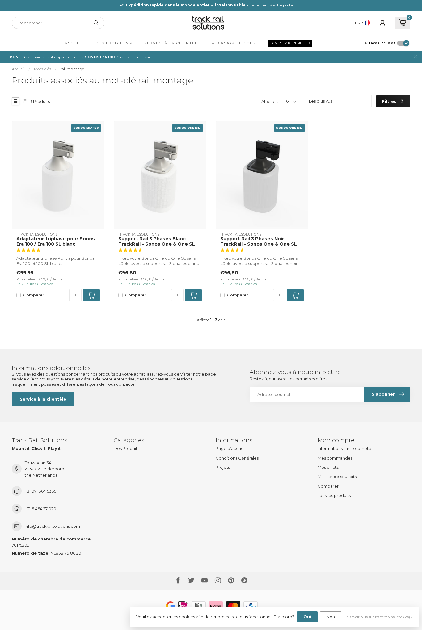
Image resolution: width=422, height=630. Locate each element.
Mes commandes (335, 458)
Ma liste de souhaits (337, 476)
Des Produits (112, 43)
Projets (223, 467)
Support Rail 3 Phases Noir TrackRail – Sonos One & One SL (258, 241)
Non (331, 616)
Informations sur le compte (344, 448)
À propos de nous (234, 43)
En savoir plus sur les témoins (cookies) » (378, 617)
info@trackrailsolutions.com (52, 526)
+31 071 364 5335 (40, 491)
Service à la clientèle (172, 43)
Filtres (390, 101)
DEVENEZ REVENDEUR (290, 43)
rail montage (72, 69)
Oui (307, 616)
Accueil (74, 43)
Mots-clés (42, 69)
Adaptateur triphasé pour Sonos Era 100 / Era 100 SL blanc (55, 241)
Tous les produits (334, 495)
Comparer (33, 295)
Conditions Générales (237, 458)
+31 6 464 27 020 (40, 508)
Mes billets (328, 467)
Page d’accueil (231, 448)
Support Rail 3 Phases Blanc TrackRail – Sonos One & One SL (156, 241)
